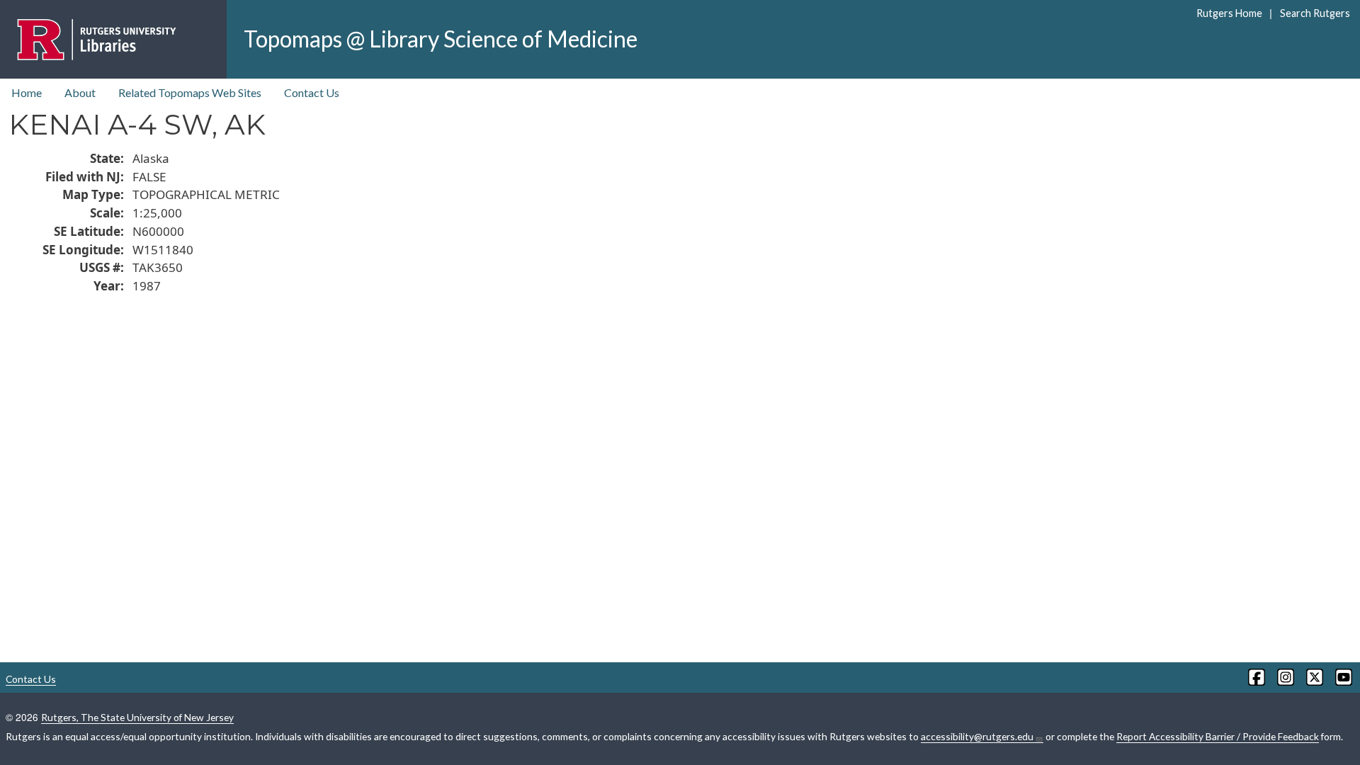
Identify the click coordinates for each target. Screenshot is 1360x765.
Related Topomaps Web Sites (189, 92)
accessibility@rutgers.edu (977, 736)
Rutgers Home (1229, 13)
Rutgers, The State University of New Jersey (137, 717)
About (80, 92)
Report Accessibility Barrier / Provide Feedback (1217, 736)
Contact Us (311, 92)
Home (26, 92)
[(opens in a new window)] (1255, 677)
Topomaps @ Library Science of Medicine (441, 38)
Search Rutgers (1314, 13)
